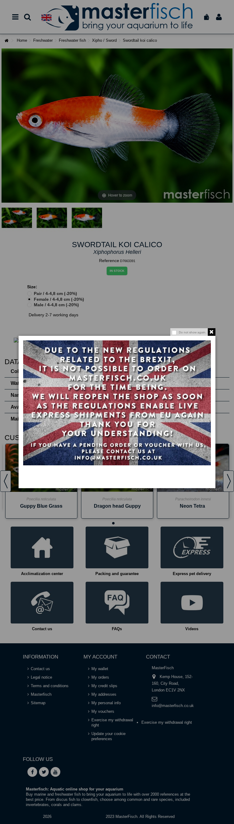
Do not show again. (192, 332)
